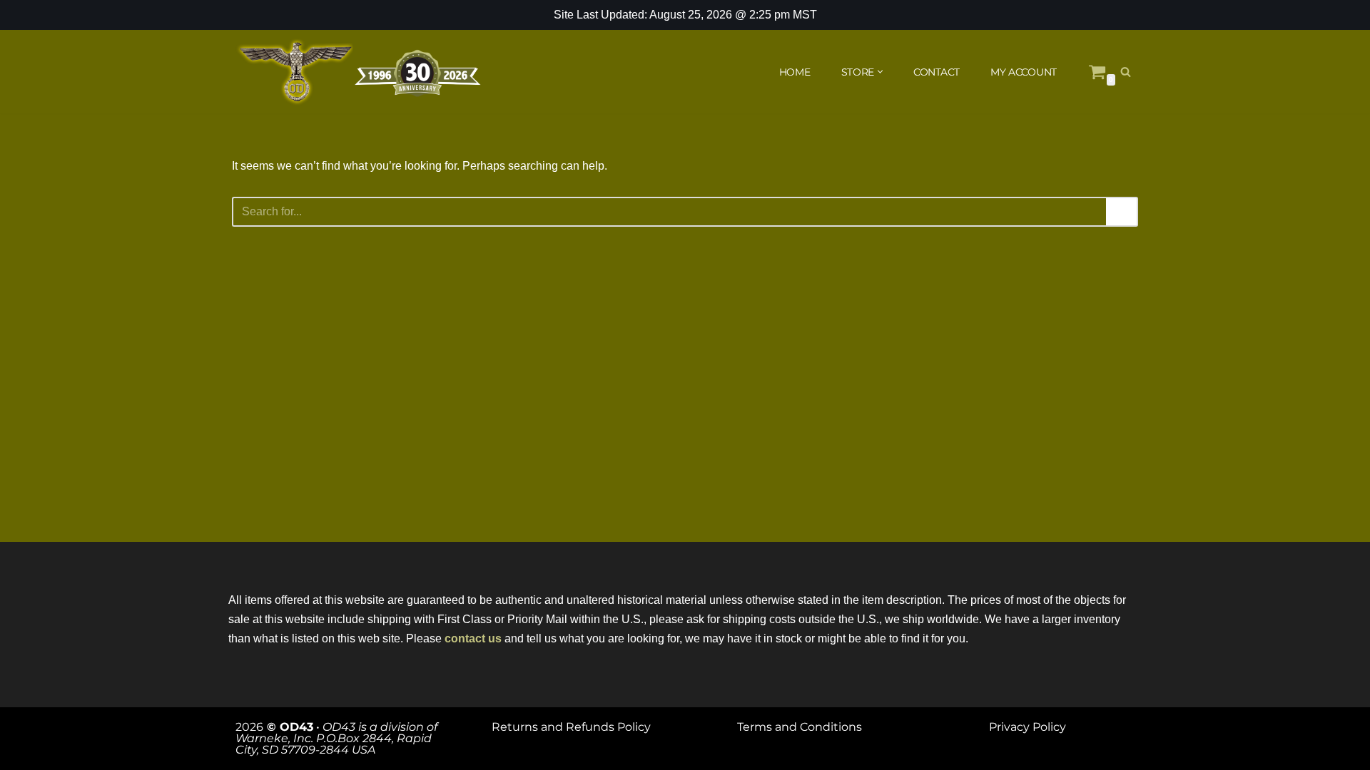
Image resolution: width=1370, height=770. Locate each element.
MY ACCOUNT (1023, 72)
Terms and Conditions (799, 727)
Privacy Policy (1027, 727)
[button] (880, 71)
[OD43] (360, 72)
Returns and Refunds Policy (571, 727)
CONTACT (936, 72)
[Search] (1125, 71)
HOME (795, 72)
